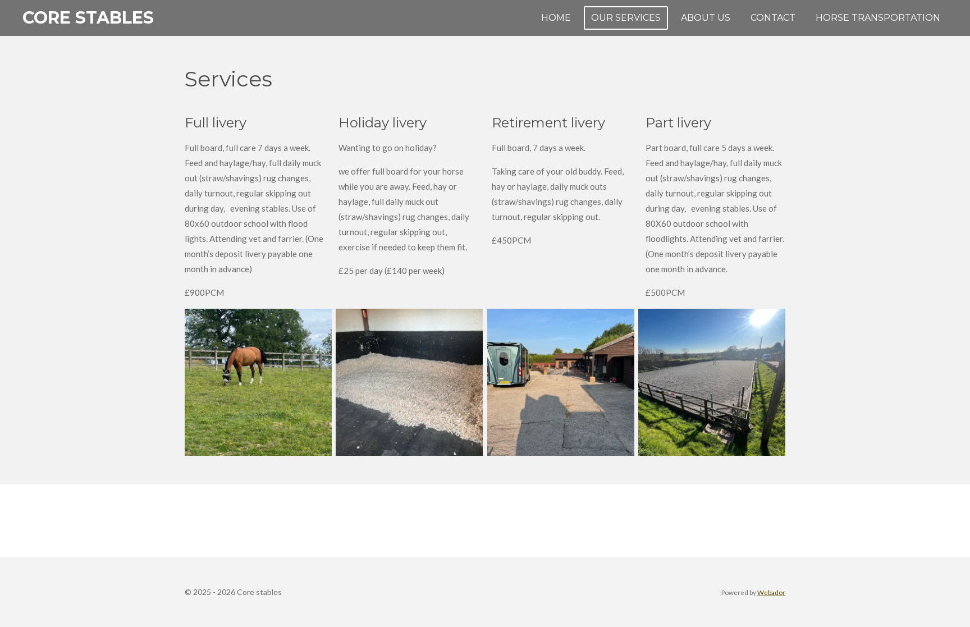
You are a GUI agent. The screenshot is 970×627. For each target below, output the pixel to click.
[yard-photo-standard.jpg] (560, 381)
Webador (771, 592)
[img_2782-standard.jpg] (711, 381)
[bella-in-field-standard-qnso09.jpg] (257, 381)
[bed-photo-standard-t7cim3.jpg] (409, 381)
